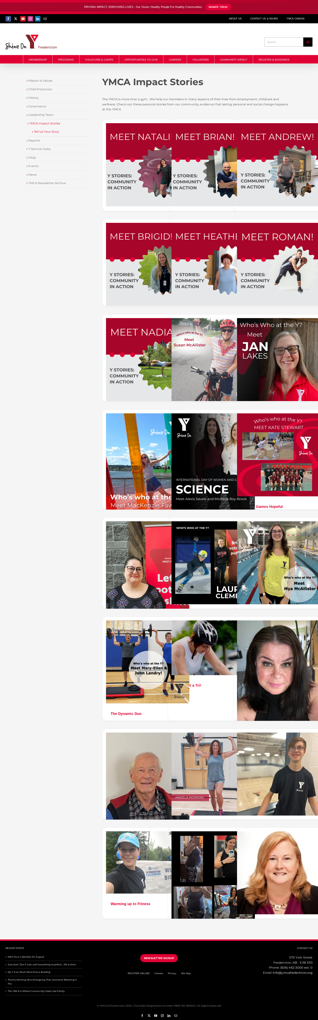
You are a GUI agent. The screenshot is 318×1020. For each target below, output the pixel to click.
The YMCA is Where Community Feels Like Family (36, 991)
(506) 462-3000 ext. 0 (296, 967)
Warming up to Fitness (130, 904)
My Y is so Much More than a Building (29, 972)
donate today (218, 7)
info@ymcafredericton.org (292, 972)
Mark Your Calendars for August (26, 956)
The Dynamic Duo (126, 714)
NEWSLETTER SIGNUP (159, 958)
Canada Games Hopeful (262, 507)
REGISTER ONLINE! (139, 973)
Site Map (186, 973)
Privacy (172, 973)
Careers (158, 973)
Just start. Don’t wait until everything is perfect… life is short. (42, 964)
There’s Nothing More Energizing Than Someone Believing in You (42, 981)
